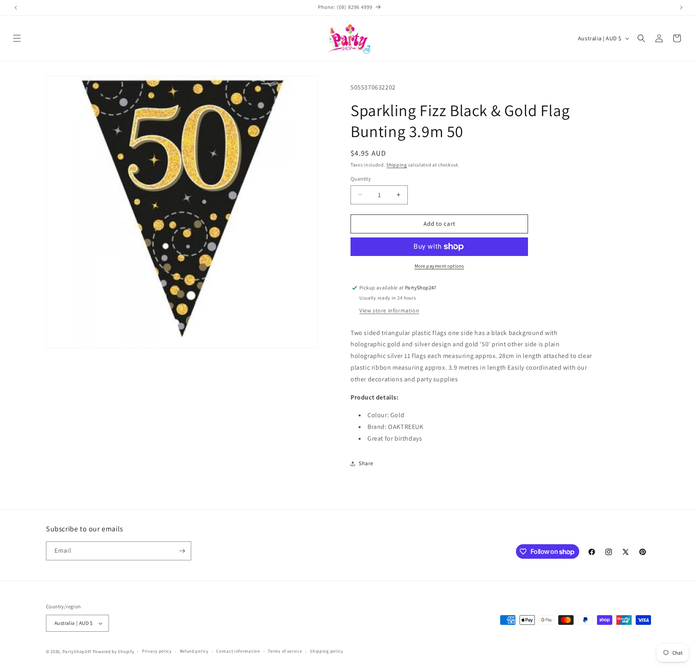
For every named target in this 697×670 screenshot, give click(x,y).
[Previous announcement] (16, 7)
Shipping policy (326, 651)
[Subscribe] (182, 550)
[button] (17, 38)
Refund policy (194, 651)
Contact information (238, 651)
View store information (389, 310)
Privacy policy (157, 651)
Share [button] (366, 463)
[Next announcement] (681, 7)
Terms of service (285, 651)
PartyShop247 (77, 651)
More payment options (439, 266)
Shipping (396, 165)
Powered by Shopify (113, 651)
